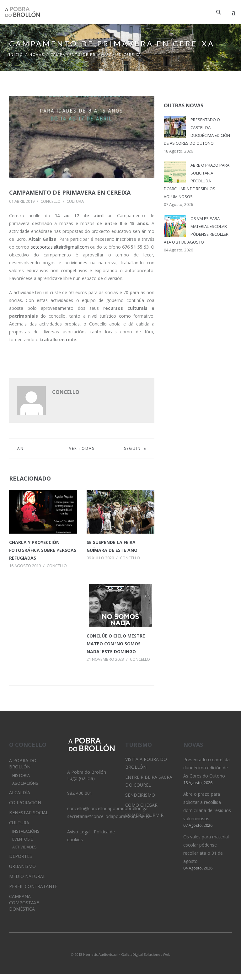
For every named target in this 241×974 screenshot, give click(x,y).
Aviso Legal (78, 832)
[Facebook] (131, 946)
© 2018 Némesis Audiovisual (94, 954)
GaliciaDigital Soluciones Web (145, 954)
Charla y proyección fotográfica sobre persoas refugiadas (42, 550)
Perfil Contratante (33, 886)
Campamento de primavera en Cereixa (70, 192)
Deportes (20, 856)
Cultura (75, 201)
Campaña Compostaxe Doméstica (24, 902)
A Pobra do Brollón (22, 763)
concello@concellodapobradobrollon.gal (107, 808)
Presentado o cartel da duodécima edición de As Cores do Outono (206, 767)
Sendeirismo (140, 795)
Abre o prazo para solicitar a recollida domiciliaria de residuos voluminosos (196, 180)
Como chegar (141, 805)
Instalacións (26, 831)
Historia (21, 775)
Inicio (16, 54)
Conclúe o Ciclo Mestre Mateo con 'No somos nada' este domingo (116, 643)
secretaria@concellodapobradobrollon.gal (109, 816)
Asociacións (25, 783)
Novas (36, 54)
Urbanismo (22, 866)
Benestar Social (28, 812)
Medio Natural (27, 876)
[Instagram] (120, 946)
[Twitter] (110, 946)
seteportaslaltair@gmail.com (60, 247)
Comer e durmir (144, 815)
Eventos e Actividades (24, 843)
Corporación (25, 802)
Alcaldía (19, 792)
